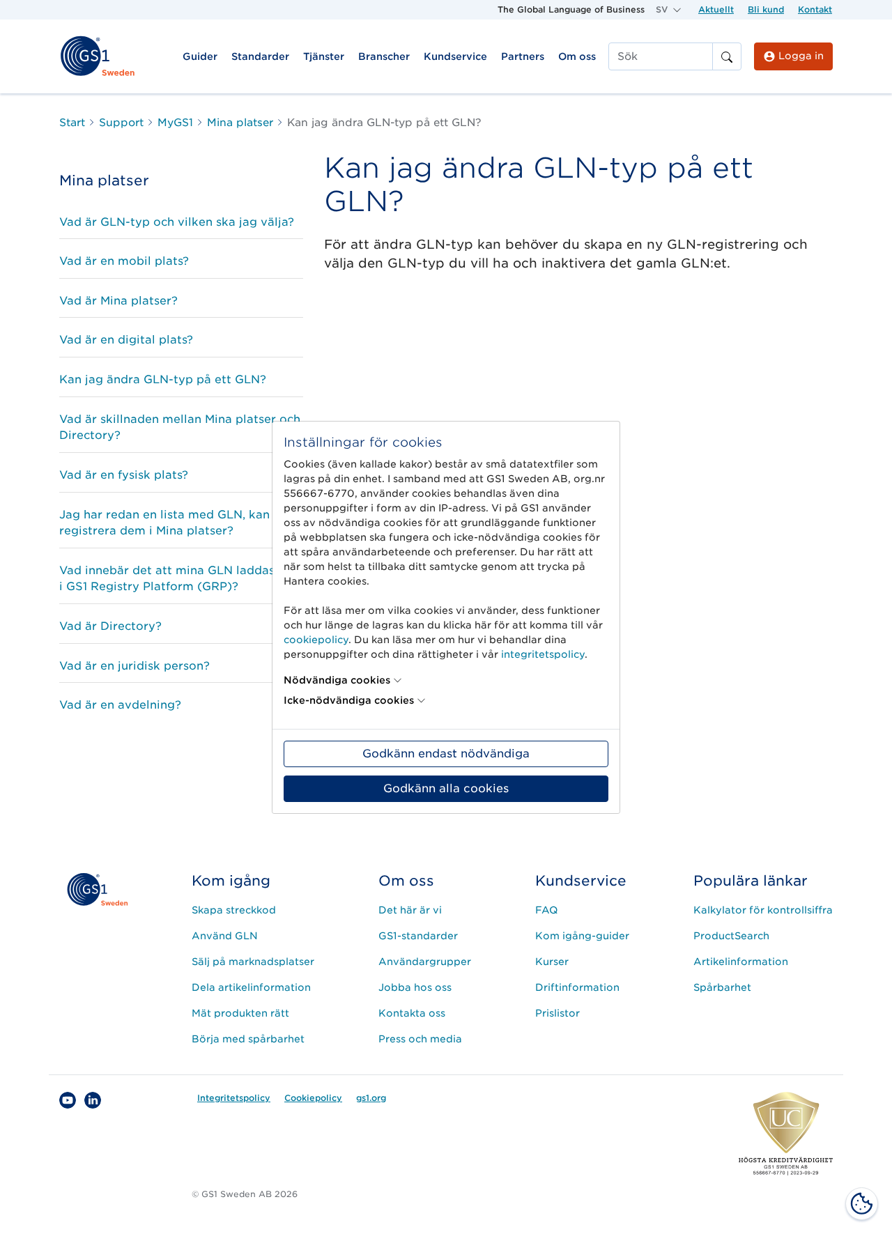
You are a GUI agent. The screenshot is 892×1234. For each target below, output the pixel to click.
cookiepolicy (316, 639)
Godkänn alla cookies (446, 788)
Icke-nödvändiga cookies (349, 700)
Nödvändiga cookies (337, 680)
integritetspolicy (543, 654)
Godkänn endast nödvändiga (446, 753)
